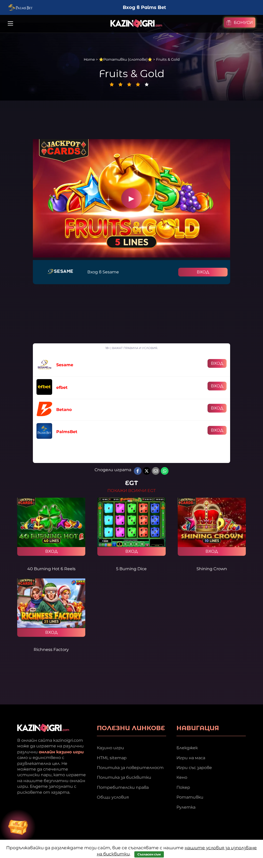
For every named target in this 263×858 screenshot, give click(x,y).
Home (89, 59)
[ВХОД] (51, 522)
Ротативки (189, 797)
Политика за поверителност (130, 767)
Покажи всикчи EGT (131, 490)
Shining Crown (211, 568)
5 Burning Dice (131, 568)
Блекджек (187, 747)
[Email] (155, 471)
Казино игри (110, 747)
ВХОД (203, 272)
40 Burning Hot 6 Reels (51, 568)
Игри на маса (190, 757)
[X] (147, 471)
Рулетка (185, 807)
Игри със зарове (194, 767)
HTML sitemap (112, 757)
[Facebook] (138, 471)
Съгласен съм (149, 854)
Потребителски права (123, 787)
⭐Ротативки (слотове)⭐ (125, 59)
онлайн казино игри (61, 751)
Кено (181, 777)
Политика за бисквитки (124, 777)
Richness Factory (51, 649)
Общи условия (113, 797)
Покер (183, 787)
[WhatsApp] (164, 471)
